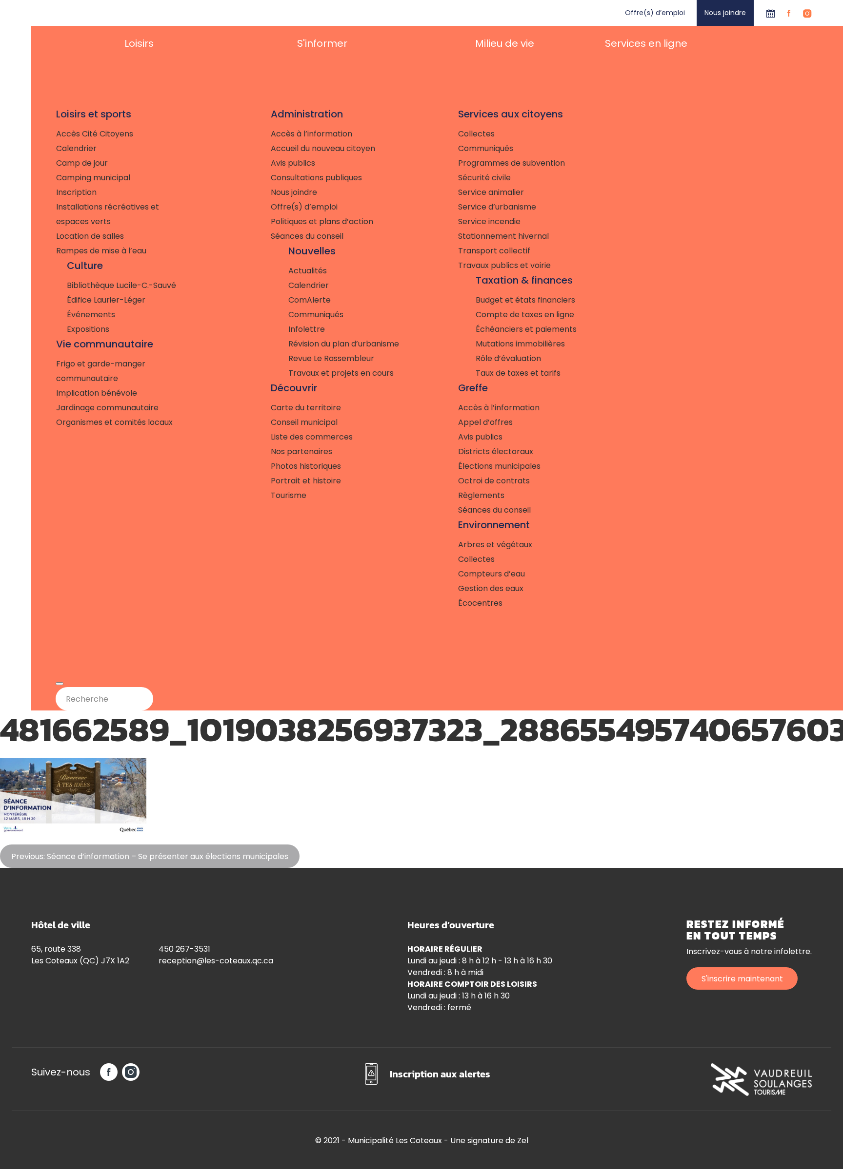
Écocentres (480, 603)
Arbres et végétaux (495, 544)
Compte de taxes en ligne (525, 314)
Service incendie (489, 221)
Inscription (76, 192)
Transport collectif (494, 250)
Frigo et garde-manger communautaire (100, 371)
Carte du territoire (306, 407)
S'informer (322, 43)
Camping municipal (93, 177)
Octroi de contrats (494, 480)
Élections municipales (499, 466)
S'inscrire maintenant (742, 978)
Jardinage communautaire (107, 407)
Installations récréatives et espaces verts (107, 214)
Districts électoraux (495, 451)
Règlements (481, 495)
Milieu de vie (504, 43)
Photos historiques (306, 466)
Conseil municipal (304, 422)
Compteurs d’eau (491, 573)
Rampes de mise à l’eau (101, 250)
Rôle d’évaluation (508, 358)
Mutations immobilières (520, 343)
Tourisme (288, 495)
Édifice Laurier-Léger (106, 300)
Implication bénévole (96, 393)
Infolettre (306, 329)
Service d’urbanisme (497, 206)
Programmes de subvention (511, 163)
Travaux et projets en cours (341, 373)
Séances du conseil (307, 236)
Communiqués (315, 314)
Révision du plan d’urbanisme (343, 343)
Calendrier (770, 13)
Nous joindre (725, 13)
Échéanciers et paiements (526, 329)
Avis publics (293, 163)
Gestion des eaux (490, 588)
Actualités (307, 270)
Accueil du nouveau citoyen (323, 148)
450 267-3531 (184, 949)
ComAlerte (309, 300)
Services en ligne (646, 43)
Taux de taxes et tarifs (518, 373)
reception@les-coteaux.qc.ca (216, 960)
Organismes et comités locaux (114, 422)
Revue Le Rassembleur (331, 358)
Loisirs (139, 43)
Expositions (88, 329)
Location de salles (90, 236)
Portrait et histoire (306, 480)
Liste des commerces (312, 436)
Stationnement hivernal (503, 236)
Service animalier (491, 192)
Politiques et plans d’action (322, 221)
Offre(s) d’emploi (655, 13)
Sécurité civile (484, 177)
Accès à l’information (311, 133)
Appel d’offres (485, 422)
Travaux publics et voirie (504, 265)
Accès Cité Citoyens (94, 133)
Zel (522, 1140)
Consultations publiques (316, 177)
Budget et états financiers (525, 300)
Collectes (476, 133)
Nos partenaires (301, 451)
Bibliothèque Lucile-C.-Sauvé (121, 285)
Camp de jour (82, 163)
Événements (91, 314)
